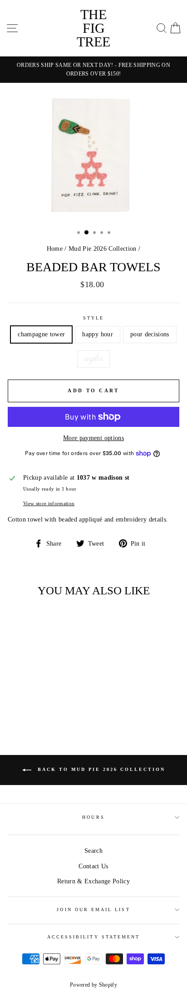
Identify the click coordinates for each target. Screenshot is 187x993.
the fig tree (93, 28)
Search (93, 850)
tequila (93, 358)
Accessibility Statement (93, 936)
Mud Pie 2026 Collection (103, 248)
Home (55, 248)
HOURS (93, 817)
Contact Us (93, 866)
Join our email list (93, 909)
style (93, 317)
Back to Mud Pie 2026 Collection (100, 769)
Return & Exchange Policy (93, 881)
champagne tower (41, 334)
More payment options (93, 438)
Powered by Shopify (93, 985)
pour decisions (149, 334)
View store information (48, 503)
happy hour (97, 334)
